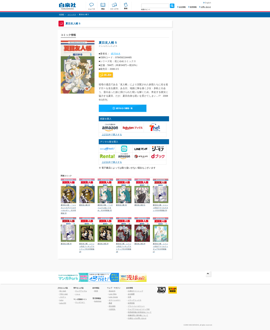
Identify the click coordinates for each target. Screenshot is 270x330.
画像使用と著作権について (138, 315)
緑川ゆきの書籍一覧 (124, 108)
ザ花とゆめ (63, 294)
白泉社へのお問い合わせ (137, 318)
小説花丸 (112, 309)
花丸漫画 (112, 306)
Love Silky (113, 294)
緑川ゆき (116, 53)
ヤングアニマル (81, 291)
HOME (61, 14)
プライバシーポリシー (136, 306)
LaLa (61, 300)
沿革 (129, 297)
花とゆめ (62, 291)
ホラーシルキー (115, 300)
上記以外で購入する (112, 134)
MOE (96, 291)
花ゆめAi (112, 291)
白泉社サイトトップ (135, 291)
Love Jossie (113, 297)
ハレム (77, 294)
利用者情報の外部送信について (139, 312)
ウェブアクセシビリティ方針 (139, 309)
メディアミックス (134, 300)
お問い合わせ (206, 7)
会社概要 (131, 294)
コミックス (72, 14)
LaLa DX (62, 303)
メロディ (62, 297)
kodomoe (97, 301)
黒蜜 (110, 303)
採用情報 (193, 7)
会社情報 (182, 7)
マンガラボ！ (80, 302)
